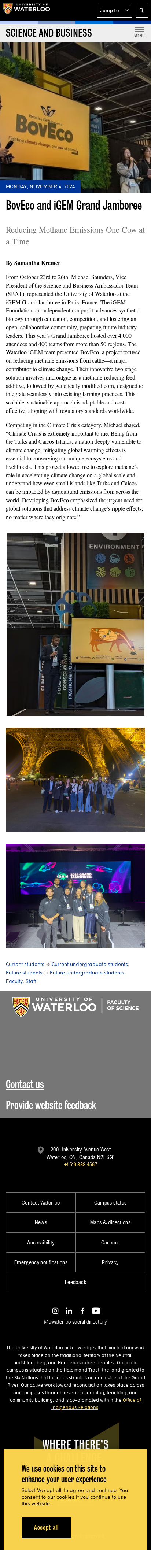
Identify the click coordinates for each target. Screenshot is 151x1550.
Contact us (25, 1084)
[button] (114, 10)
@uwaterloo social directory (75, 1321)
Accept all (46, 1527)
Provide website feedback (51, 1105)
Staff (31, 981)
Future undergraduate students (87, 973)
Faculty (14, 981)
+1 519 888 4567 (80, 1164)
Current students (25, 964)
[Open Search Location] (142, 11)
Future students (24, 973)
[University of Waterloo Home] (26, 10)
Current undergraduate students (90, 964)
